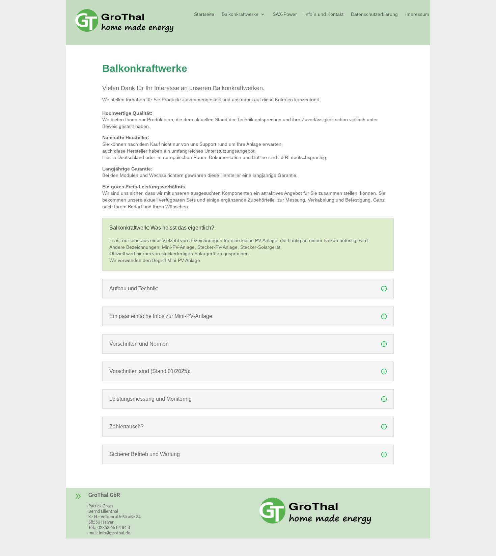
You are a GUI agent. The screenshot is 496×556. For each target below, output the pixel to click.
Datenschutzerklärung (374, 14)
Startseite (204, 14)
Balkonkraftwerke (240, 14)
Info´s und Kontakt (323, 14)
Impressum (417, 14)
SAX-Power (285, 14)
